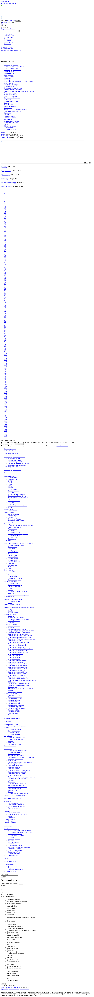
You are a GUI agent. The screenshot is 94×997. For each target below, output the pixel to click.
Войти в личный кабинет (9, 3)
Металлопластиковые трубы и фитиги (20, 762)
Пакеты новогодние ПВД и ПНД (18, 619)
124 (5, 393)
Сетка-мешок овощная (15, 848)
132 (5, 406)
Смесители (11, 782)
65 (5, 295)
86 (5, 330)
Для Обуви (11, 492)
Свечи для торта (13, 537)
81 (5, 322)
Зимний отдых (12, 515)
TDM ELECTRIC (13, 866)
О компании (8, 34)
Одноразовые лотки (14, 657)
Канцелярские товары (11, 581)
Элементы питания (10, 871)
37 (5, 249)
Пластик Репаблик (14, 562)
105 (5, 361)
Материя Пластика (14, 555)
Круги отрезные (13, 575)
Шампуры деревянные (15, 692)
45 (5, 262)
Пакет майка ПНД (14, 702)
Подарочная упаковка (11, 724)
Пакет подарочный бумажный (17, 726)
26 (5, 231)
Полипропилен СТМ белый (17, 773)
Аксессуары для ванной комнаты (14, 457)
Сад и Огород (8, 736)
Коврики (11, 840)
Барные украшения (14, 626)
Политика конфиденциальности (19, 989)
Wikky (10, 486)
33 (5, 242)
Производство (8, 37)
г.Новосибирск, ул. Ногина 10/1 (11, 987)
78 (5, 317)
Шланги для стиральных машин (18, 793)
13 (5, 209)
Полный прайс (5, 136)
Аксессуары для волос (11, 466)
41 (5, 256)
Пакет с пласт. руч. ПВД (15, 706)
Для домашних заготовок (16, 835)
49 (5, 269)
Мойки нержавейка (14, 764)
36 (5, 247)
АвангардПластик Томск (16, 545)
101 (5, 355)
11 (5, 206)
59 (5, 285)
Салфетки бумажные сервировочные (19, 683)
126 (5, 396)
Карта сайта (4, 989)
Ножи (10, 603)
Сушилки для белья (14, 852)
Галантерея (7, 524)
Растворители (12, 576)
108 (5, 366)
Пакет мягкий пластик (15, 703)
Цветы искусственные (11, 855)
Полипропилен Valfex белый (17, 772)
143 (5, 424)
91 (5, 338)
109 (5, 368)
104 (5, 360)
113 (5, 374)
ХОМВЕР (11, 566)
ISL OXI (10, 482)
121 (5, 388)
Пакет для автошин (14, 700)
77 (5, 315)
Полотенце (11, 817)
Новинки (4, 132)
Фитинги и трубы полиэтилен (17, 787)
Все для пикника (13, 514)
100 (5, 353)
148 (5, 432)
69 (5, 302)
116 (5, 379)
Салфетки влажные (14, 501)
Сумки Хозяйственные (15, 850)
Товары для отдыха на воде (16, 520)
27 (5, 232)
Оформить (4, 24)
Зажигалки (11, 530)
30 (5, 237)
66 (5, 297)
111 (5, 371)
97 (5, 348)
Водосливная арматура (15, 752)
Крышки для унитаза (14, 460)
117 (5, 381)
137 (5, 414)
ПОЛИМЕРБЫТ (13, 565)
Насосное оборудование (15, 765)
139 (5, 417)
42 (5, 257)
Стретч (10, 715)
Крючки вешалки (13, 612)
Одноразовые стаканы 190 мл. (17, 665)
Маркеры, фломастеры (15, 585)
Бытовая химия (9, 476)
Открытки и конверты (15, 586)
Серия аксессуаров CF (15, 462)
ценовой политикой (62, 446)
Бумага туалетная (13, 491)
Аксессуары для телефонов (12, 470)
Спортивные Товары (14, 519)
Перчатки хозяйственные (12, 718)
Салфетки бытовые (10, 746)
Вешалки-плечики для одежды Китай (20, 832)
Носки (10, 816)
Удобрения (11, 742)
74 (5, 310)
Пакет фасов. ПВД (14, 711)
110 (5, 370)
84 (5, 327)
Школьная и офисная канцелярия (18, 595)
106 (5, 363)
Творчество (11, 593)
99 (5, 351)
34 (5, 244)
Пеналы (10, 590)
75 (5, 312)
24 (5, 228)
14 (5, 211)
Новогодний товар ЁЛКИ (16, 617)
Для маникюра (12, 529)
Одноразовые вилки (14, 640)
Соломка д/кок (12, 687)
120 (5, 386)
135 (5, 411)
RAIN (10, 484)
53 (5, 275)
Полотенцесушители (14, 775)
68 (5, 300)
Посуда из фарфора (14, 734)
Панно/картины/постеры (16, 804)
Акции (3, 134)
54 (5, 277)
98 (5, 350)
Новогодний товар (10, 614)
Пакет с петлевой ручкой (16, 705)
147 (5, 431)
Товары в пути (5, 137)
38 (5, 251)
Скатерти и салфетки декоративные (15, 795)
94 (5, 343)
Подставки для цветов (15, 845)
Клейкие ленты (9, 596)
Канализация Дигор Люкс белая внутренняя (22, 757)
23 (5, 226)
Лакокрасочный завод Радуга (17, 496)
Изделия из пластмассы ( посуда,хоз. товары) (18, 543)
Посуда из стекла (13, 732)
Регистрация (5, 1)
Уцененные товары (10, 822)
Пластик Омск (12, 560)
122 (5, 389)
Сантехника (8, 749)
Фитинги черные (13, 790)
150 (5, 436)
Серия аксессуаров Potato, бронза (18, 463)
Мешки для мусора (14, 695)
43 (5, 259)
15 (5, 213)
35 (5, 246)
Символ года (12, 622)
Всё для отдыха (9, 512)
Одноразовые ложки (14, 655)
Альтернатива (12, 547)
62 (5, 290)
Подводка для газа (14, 768)
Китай (10, 553)
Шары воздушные (10, 861)
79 (5, 318)
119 (5, 384)
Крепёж (10, 611)
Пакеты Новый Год (14, 621)
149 (5, 434)
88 (5, 333)
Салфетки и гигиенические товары (19, 685)
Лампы (10, 868)
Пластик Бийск (13, 557)
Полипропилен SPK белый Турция (19, 770)
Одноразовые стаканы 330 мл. (17, 668)
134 (5, 409)
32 (5, 241)
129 (5, 401)
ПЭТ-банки (11, 682)
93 (5, 341)
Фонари (10, 522)
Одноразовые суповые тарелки (18, 677)
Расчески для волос (14, 535)
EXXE (10, 481)
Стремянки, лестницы (15, 578)
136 (5, 412)
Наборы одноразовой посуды (17, 629)
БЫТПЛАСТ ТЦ (13, 552)
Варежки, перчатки (14, 813)
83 (5, 325)
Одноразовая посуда (10, 624)
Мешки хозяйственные (15, 697)
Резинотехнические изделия (17, 778)
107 (5, 365)
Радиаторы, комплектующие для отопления (21, 777)
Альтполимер (12, 548)
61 (5, 289)
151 (5, 437)
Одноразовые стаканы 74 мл (17, 673)
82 (5, 323)
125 (5, 394)
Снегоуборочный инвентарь (13, 798)
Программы (8, 39)
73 (5, 308)
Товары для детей (9, 819)
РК (9, 499)
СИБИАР (11, 504)
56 (5, 280)
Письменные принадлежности (17, 591)
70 (5, 303)
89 (5, 335)
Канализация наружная (15, 759)
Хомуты (10, 792)
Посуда (6, 727)
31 (5, 239)
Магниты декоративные (15, 803)
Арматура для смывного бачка (17, 750)
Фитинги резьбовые (14, 788)
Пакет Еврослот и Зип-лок (16, 698)
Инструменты (8, 570)
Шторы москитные (14, 853)
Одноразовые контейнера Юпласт (18, 650)
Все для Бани (8, 509)
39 (5, 252)
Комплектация (12, 760)
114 (5, 376)
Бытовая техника (9, 473)
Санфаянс (11, 780)
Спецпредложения (12, 980)
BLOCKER (11, 571)
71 (5, 305)
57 (5, 282)
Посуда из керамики (14, 729)
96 (5, 346)
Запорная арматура (14, 754)
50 (5, 270)
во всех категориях (9, 896)
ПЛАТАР (11, 563)
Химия (10, 507)
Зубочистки (11, 627)
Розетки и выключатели (15, 869)
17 (5, 216)
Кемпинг (11, 517)
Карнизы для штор (14, 839)
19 (5, 219)
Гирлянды (11, 616)
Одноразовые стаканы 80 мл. (17, 675)
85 (5, 328)
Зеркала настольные (14, 532)
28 (5, 234)
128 (5, 399)
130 (5, 403)
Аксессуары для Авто (11, 453)
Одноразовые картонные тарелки (18, 644)
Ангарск (10, 550)
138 (5, 416)
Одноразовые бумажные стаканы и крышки (22, 639)
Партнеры (7, 40)
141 (5, 421)
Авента (10, 487)
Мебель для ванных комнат (12, 604)
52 (5, 274)
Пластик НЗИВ (13, 558)
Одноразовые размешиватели (17, 660)
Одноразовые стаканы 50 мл (17, 670)
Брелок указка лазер (14, 527)
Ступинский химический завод (18, 506)
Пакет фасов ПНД (13, 710)
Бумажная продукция (14, 583)
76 (5, 313)
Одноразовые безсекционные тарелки (20, 637)
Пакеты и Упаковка (10, 693)
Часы (6, 858)
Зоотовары (7, 540)
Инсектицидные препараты (16, 494)
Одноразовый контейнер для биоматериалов (22, 680)
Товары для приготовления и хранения (20, 688)
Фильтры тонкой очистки (16, 785)
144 (5, 426)
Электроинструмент (14, 580)
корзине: (4, 22)
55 (5, 279)
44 (5, 261)
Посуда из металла (14, 731)
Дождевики (11, 837)
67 (5, 299)
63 (5, 292)
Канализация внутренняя (16, 755)
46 (5, 264)
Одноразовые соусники (15, 662)
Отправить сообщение (8, 29)
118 (5, 383)
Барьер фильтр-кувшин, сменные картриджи (22, 525)
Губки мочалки (13, 511)
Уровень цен (5, 444)
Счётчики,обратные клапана (17, 783)
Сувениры (7, 801)
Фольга (10, 690)
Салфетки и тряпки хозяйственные (19, 847)
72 (5, 307)
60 (5, 287)
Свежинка (11, 502)
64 (5, 294)
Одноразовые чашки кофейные (18, 678)
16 (5, 214)
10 (5, 204)
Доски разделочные (14, 601)
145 (5, 427)
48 (5, 267)
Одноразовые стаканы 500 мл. (17, 672)
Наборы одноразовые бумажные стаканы (21, 631)
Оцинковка (11, 844)
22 (5, 224)
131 (5, 404)
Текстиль (7, 811)
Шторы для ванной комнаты (17, 465)
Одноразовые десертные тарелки (18, 642)
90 (5, 337)
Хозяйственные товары (11, 829)
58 (5, 284)
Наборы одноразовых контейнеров (19, 632)
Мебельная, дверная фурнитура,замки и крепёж (19, 607)
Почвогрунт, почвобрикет (16, 739)
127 (5, 398)
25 (5, 229)
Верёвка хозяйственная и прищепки (19, 830)
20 (5, 221)
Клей (9, 573)
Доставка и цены (9, 35)
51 (5, 272)
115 (5, 378)
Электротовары (9, 864)
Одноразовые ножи (14, 659)
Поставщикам (8, 42)
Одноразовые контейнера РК (17, 645)
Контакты (7, 44)
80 (5, 320)
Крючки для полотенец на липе (18, 534)
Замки (10, 609)
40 (5, 254)
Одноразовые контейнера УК (17, 647)
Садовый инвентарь (14, 744)
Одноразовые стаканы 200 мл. (17, 667)
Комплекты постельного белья (17, 814)
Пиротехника (8, 721)
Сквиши (10, 821)
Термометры (12, 539)
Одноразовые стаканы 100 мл (17, 664)
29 (5, 236)
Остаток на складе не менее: (9, 883)
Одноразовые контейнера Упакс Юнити (20, 649)
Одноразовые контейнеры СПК (18, 652)
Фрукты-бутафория (14, 808)
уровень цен (11, 20)
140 (5, 419)
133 (5, 408)
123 (5, 391)
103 (5, 358)
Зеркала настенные (14, 458)
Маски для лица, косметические (18, 497)
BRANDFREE (12, 478)
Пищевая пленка (13, 713)
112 (5, 373)
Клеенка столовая (13, 842)
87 (5, 332)
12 (5, 208)
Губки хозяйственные (15, 834)
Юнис (10, 568)
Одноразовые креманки (15, 654)
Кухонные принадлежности (13, 599)
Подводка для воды (14, 767)
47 (5, 265)
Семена (10, 741)
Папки (10, 588)
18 (5, 218)
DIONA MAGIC (13, 479)
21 (5, 223)
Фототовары (8, 826)
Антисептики (12, 489)
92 (5, 340)
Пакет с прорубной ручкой (16, 708)
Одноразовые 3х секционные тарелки (20, 635)
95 (5, 345)
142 (5, 422)
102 (5, 356)
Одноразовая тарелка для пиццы (18, 634)
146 (5, 429)
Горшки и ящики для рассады (17, 737)
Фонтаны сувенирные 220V (17, 806)
